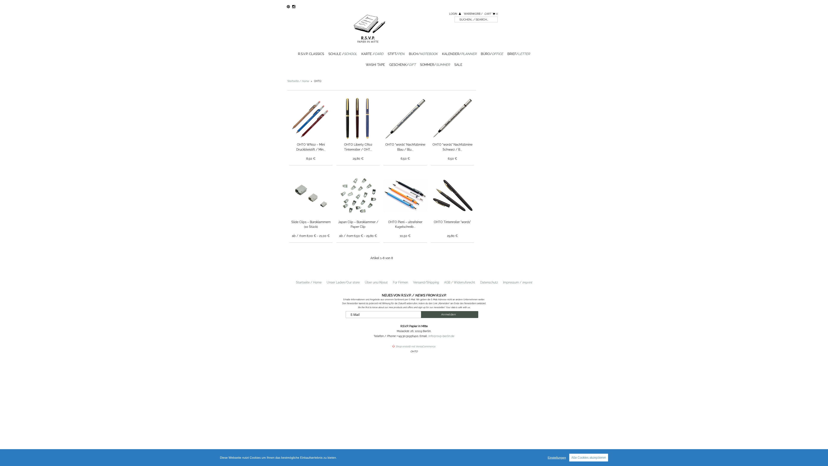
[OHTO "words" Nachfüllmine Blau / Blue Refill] (405, 118)
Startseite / (298, 81)
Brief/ (518, 54)
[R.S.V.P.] (369, 44)
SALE (458, 65)
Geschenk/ (402, 65)
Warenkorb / (481, 13)
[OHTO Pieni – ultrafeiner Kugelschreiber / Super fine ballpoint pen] (405, 195)
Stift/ (396, 54)
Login (453, 13)
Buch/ (423, 54)
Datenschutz (489, 282)
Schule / (342, 54)
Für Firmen (400, 282)
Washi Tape (375, 65)
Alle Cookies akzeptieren (588, 457)
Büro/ (492, 54)
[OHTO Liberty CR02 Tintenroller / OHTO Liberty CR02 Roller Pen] (358, 118)
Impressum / (517, 282)
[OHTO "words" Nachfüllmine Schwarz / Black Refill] (452, 118)
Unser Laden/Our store (343, 282)
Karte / (372, 54)
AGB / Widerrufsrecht (459, 282)
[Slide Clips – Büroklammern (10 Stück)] (311, 195)
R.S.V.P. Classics (311, 54)
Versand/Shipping (426, 282)
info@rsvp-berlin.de (441, 336)
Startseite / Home (308, 282)
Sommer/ (435, 65)
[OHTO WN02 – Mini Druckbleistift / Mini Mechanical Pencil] (311, 118)
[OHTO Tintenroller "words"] (452, 195)
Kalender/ (459, 54)
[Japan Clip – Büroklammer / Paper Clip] (358, 195)
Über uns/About (376, 282)
